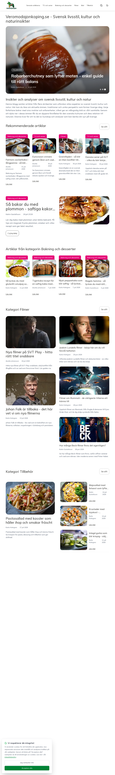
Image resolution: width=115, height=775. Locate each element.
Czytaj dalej (12, 233)
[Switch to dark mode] (107, 5)
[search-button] (101, 5)
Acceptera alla (27, 768)
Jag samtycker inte (27, 763)
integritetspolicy (10, 757)
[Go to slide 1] (100, 89)
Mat (82, 5)
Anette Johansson (38, 288)
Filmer (76, 5)
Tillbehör (90, 5)
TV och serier (47, 5)
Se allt (104, 126)
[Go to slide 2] (102, 89)
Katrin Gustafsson (17, 87)
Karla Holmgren (64, 164)
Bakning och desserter (63, 5)
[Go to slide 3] (105, 89)
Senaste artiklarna (33, 5)
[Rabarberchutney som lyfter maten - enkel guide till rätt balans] (57, 60)
